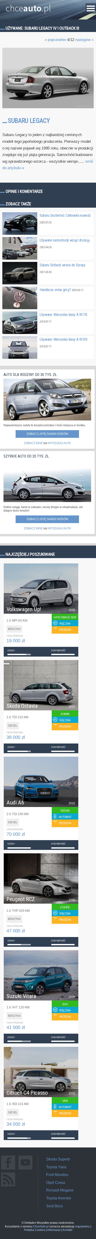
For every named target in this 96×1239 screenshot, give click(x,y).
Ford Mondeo (57, 1175)
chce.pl (28, 6)
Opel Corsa (55, 1183)
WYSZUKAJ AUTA (59, 443)
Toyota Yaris (56, 1167)
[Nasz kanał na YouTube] (25, 1169)
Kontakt (67, 1230)
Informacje (54, 1230)
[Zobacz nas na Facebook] (8, 1169)
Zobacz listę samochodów (47, 433)
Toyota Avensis (58, 1198)
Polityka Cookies (34, 1230)
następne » (84, 40)
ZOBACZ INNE (33, 443)
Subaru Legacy (29, 120)
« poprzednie (55, 40)
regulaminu (82, 1226)
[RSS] (8, 1186)
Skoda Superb (58, 1159)
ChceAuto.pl (41, 1226)
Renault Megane (60, 1190)
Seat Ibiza (54, 1206)
